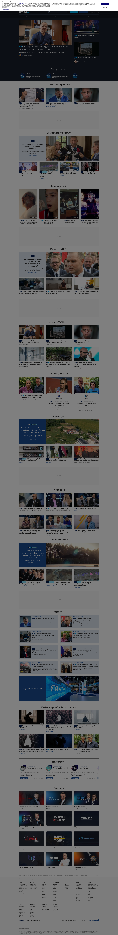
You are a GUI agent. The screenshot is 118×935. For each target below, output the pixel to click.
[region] (59, 5)
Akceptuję (105, 3)
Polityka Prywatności (5, 9)
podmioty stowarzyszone (20, 3)
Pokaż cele (105, 7)
